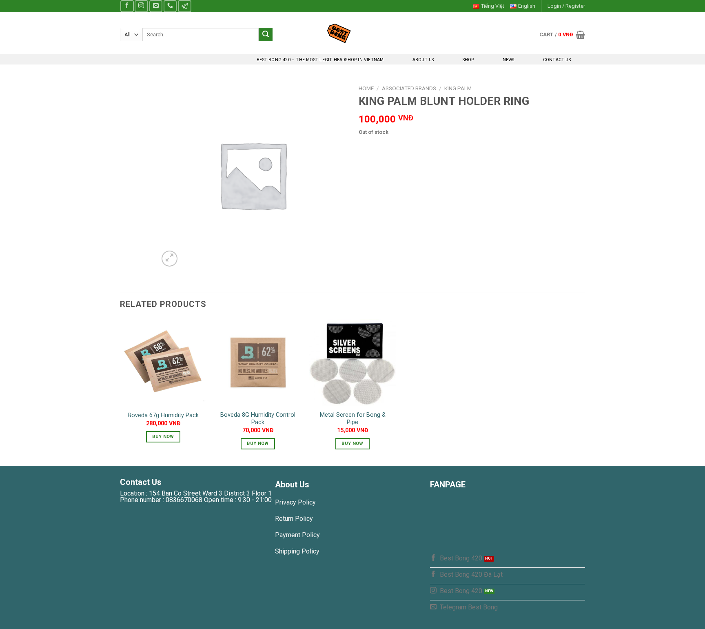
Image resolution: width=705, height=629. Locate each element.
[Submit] (266, 35)
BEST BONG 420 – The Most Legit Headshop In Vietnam (320, 59)
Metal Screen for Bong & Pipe (353, 418)
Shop (468, 59)
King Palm (458, 88)
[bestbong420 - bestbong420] (353, 33)
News (508, 59)
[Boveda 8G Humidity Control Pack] (258, 362)
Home (366, 88)
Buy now (163, 436)
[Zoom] (169, 259)
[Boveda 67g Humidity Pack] (163, 362)
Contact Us (557, 59)
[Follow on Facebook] (126, 6)
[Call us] (170, 6)
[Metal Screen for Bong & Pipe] (352, 362)
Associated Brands (409, 88)
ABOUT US (423, 59)
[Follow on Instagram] (141, 6)
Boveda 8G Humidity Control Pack (257, 418)
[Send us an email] (155, 6)
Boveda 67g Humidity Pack (163, 415)
